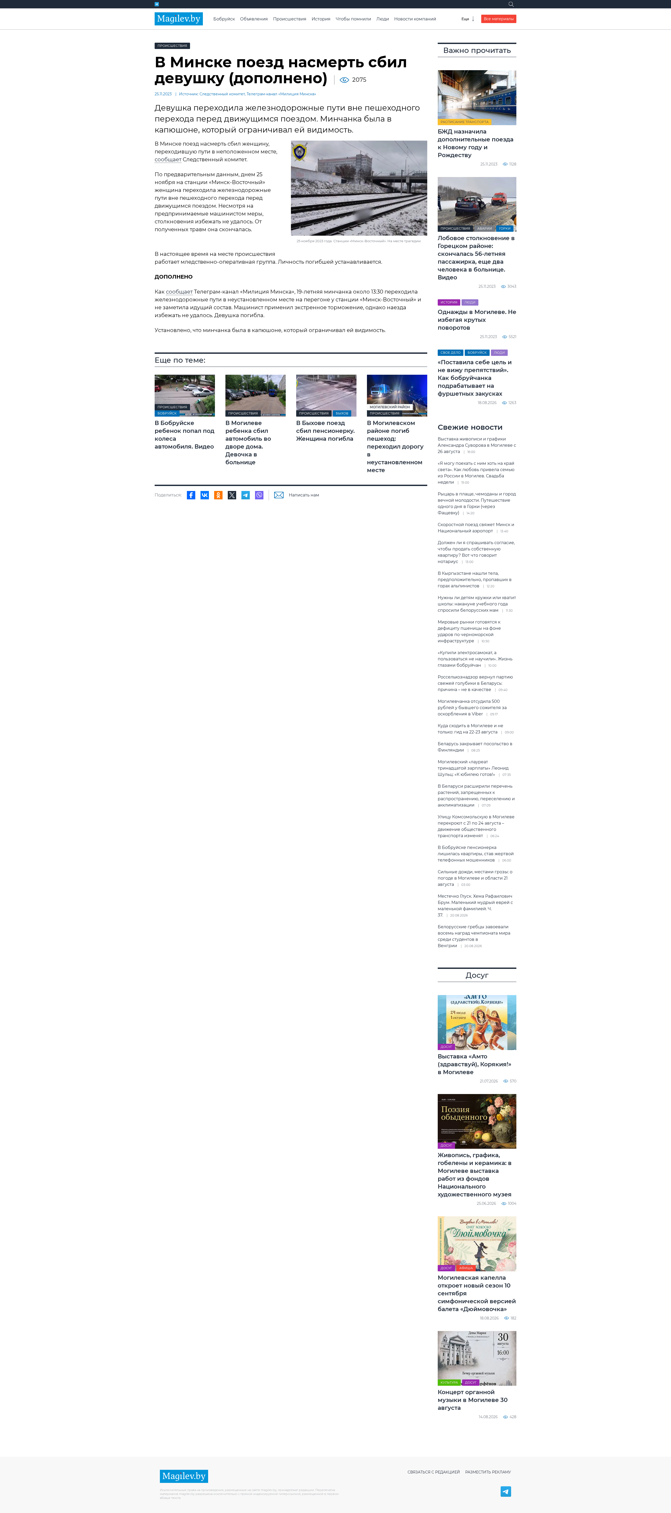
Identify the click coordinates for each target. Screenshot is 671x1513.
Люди (382, 18)
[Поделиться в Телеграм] (245, 495)
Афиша (466, 1268)
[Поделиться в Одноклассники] (218, 495)
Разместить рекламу (488, 1472)
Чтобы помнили (353, 18)
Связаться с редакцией (434, 1472)
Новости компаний (415, 18)
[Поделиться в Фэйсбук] (191, 495)
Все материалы (499, 18)
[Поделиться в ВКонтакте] (205, 495)
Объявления (254, 18)
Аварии (484, 228)
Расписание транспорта (465, 122)
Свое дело (451, 353)
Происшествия (289, 18)
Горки (505, 228)
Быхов (342, 413)
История (321, 18)
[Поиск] (511, 4)
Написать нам (304, 495)
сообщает (168, 159)
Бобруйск (224, 18)
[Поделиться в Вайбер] (259, 495)
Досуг (446, 1047)
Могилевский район (390, 407)
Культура (449, 1382)
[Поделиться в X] (232, 495)
